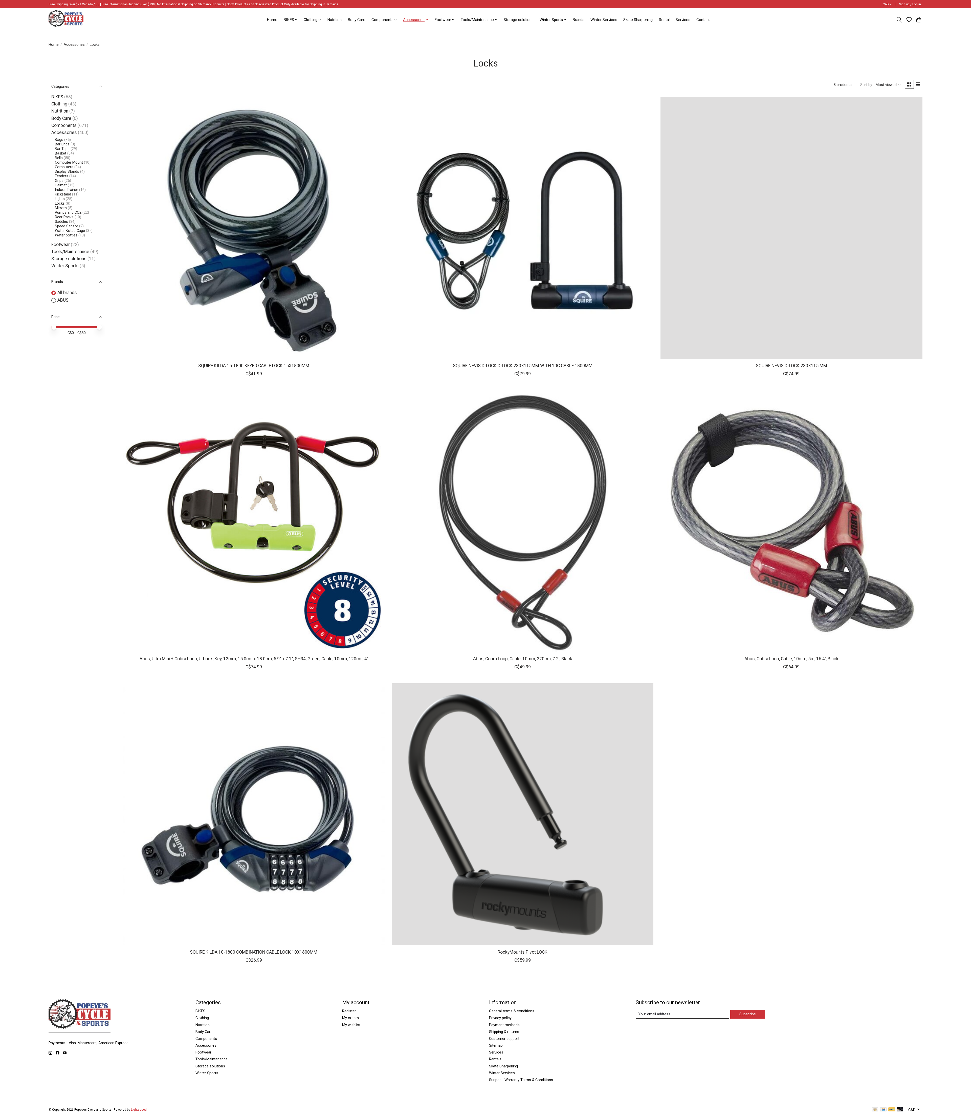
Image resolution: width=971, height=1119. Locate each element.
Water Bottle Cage (70, 230)
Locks (60, 203)
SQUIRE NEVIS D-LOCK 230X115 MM (791, 365)
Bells (59, 158)
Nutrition (334, 19)
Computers (64, 167)
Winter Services (603, 19)
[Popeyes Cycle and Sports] (66, 19)
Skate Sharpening (638, 19)
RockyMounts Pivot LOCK (522, 952)
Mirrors (61, 208)
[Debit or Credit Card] (900, 1109)
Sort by (866, 84)
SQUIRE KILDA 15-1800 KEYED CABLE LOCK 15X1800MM (253, 365)
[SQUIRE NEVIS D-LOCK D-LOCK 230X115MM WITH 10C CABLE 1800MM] (523, 228)
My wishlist (351, 1025)
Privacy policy (500, 1018)
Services (683, 19)
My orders (350, 1018)
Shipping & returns (504, 1031)
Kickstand (63, 194)
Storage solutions (519, 19)
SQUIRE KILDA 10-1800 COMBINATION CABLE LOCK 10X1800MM (253, 952)
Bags (59, 139)
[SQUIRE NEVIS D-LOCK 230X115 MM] (791, 228)
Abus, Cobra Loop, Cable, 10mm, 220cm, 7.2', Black (522, 658)
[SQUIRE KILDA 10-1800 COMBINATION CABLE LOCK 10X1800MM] (254, 814)
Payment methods (504, 1025)
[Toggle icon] (899, 19)
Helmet (61, 185)
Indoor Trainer (66, 189)
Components (64, 125)
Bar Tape (62, 148)
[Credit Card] (883, 1109)
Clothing (59, 103)
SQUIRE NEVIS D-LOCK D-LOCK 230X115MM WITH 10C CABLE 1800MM (522, 365)
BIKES (57, 96)
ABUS (63, 300)
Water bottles (66, 235)
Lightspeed (139, 1109)
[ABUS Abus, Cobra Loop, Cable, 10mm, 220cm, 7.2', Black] (523, 521)
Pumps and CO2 (68, 212)
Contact (703, 19)
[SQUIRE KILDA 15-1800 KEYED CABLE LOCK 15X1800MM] (254, 228)
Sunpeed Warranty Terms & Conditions (521, 1080)
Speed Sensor (66, 226)
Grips (59, 180)
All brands (67, 292)
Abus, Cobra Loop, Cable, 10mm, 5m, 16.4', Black (791, 658)
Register (349, 1011)
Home (272, 19)
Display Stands (67, 171)
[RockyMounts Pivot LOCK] (523, 814)
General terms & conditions (511, 1011)
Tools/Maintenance (70, 251)
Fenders (61, 176)
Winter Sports (65, 265)
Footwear (60, 244)
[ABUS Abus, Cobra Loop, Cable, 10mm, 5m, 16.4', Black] (791, 521)
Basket (60, 153)
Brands (578, 19)
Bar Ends (62, 144)
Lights (60, 198)
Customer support (504, 1038)
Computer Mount (69, 162)
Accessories (74, 44)
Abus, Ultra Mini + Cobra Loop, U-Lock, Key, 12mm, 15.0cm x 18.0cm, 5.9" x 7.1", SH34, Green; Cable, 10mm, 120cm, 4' (254, 658)
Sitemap (496, 1045)
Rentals (495, 1059)
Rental (664, 19)
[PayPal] (891, 1109)
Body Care (356, 19)
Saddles (61, 221)
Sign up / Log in (910, 4)
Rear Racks (64, 217)
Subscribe (747, 1014)
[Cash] (875, 1109)
